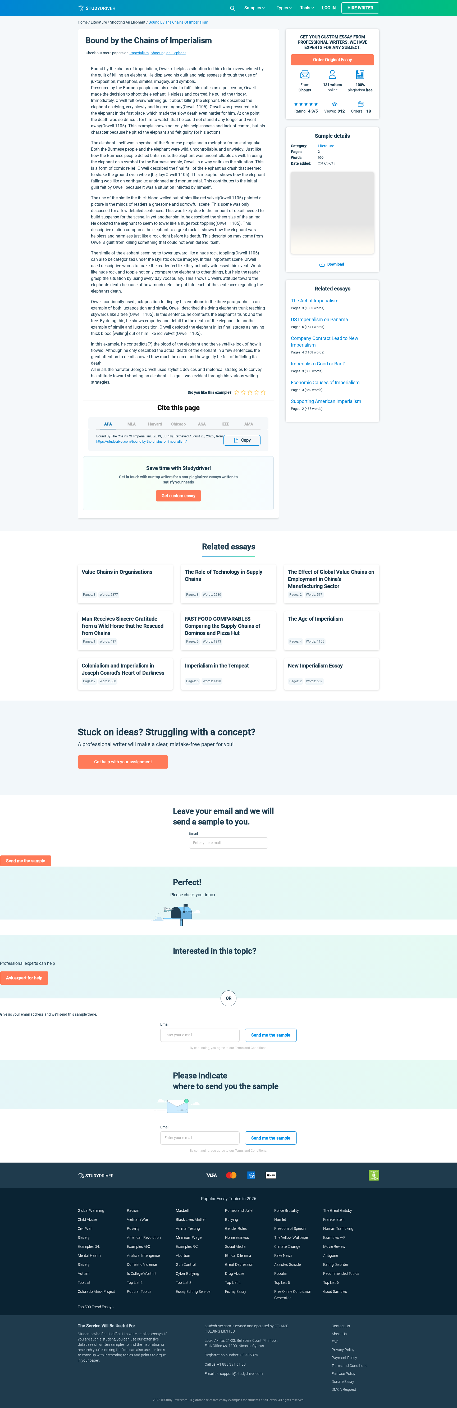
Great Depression (239, 1264)
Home (83, 22)
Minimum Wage (189, 1237)
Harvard (155, 424)
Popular (280, 1273)
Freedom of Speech (290, 1228)
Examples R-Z (187, 1246)
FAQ (335, 1342)
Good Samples (335, 1291)
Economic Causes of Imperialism (325, 382)
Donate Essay (343, 1381)
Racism (133, 1210)
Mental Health (89, 1255)
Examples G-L (89, 1246)
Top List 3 (183, 1282)
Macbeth (183, 1210)
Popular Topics (139, 1291)
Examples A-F (334, 1237)
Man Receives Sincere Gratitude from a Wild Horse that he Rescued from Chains (122, 626)
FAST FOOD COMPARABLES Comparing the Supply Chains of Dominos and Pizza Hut (222, 626)
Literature (99, 22)
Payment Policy (344, 1358)
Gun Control (186, 1264)
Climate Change (287, 1246)
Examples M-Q (138, 1246)
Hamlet (280, 1219)
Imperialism (139, 53)
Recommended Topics (341, 1273)
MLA (131, 424)
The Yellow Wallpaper (291, 1237)
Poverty (133, 1228)
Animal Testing (188, 1228)
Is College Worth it (142, 1273)
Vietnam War (137, 1219)
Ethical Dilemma (238, 1255)
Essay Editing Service (193, 1291)
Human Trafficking (338, 1228)
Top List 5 (282, 1282)
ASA (202, 424)
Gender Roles (236, 1228)
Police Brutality (286, 1210)
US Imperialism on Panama (319, 319)
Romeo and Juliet (239, 1210)
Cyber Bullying (187, 1273)
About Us (339, 1334)
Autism (83, 1273)
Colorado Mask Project (96, 1291)
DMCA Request (344, 1389)
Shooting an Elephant (127, 22)
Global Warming (91, 1210)
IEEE (225, 424)
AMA (248, 424)
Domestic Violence (142, 1264)
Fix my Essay (235, 1291)
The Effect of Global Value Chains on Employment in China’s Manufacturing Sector (331, 579)
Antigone (330, 1255)
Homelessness (237, 1237)
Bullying (231, 1219)
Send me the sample (25, 860)
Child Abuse (87, 1219)
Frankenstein (334, 1219)
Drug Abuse (234, 1273)
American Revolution (144, 1237)
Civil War (85, 1228)
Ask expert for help (24, 977)
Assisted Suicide (287, 1264)
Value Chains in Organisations (117, 572)
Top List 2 (135, 1282)
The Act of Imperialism (315, 300)
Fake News (283, 1255)
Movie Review (334, 1246)
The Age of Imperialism (315, 619)
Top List (84, 1282)
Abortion (183, 1255)
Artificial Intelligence (143, 1255)
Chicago (178, 424)
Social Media (235, 1246)
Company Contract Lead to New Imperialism (324, 341)
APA (108, 424)
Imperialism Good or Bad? (318, 363)
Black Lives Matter (191, 1219)
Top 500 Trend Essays (95, 1307)
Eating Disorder (335, 1264)
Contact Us (341, 1326)
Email (193, 833)
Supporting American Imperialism (326, 401)
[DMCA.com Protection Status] (374, 1175)
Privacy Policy (343, 1350)
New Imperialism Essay (315, 665)
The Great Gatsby (337, 1210)
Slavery (84, 1237)
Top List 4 (233, 1282)
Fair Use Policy (343, 1373)
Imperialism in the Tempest (217, 665)
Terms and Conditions (349, 1366)
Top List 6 (331, 1282)
